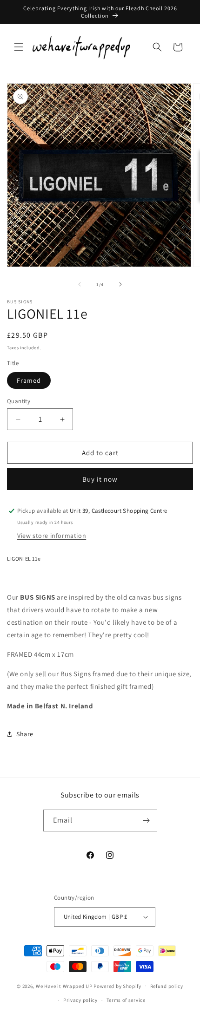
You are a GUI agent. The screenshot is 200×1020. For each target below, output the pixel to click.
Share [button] (24, 734)
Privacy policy (80, 1000)
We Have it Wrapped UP (64, 985)
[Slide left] (79, 284)
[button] (18, 47)
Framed (29, 380)
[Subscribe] (146, 820)
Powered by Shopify (117, 985)
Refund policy (166, 986)
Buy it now (100, 479)
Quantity (18, 401)
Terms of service (126, 1000)
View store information (51, 535)
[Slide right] (120, 284)
